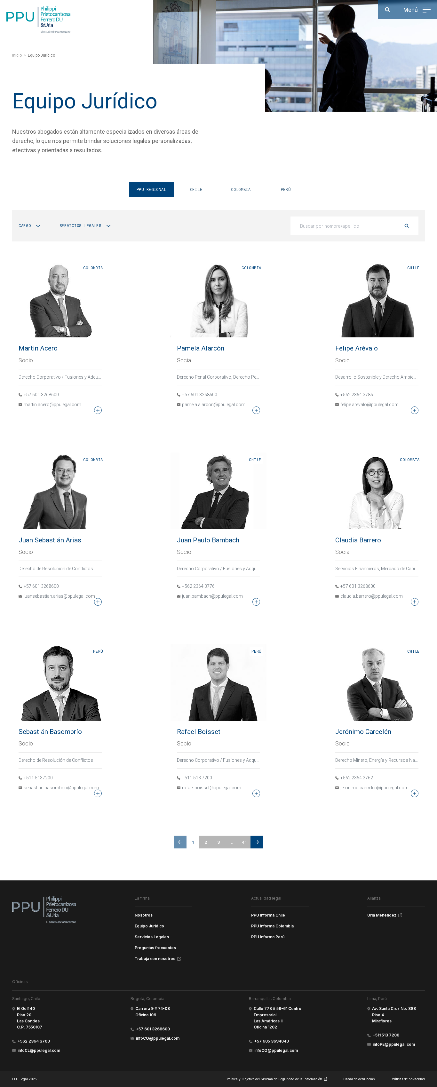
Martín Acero (38, 348)
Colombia (241, 189)
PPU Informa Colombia (272, 926)
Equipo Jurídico (149, 926)
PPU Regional (151, 189)
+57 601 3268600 (41, 394)
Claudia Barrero (358, 540)
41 (244, 842)
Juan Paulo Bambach (208, 540)
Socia (184, 360)
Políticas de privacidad (408, 1079)
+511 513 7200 (197, 777)
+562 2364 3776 (198, 586)
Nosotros (144, 915)
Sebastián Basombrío (50, 732)
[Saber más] (98, 410)
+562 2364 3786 (356, 394)
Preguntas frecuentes (155, 947)
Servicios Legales (152, 936)
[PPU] (38, 19)
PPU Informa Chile (268, 915)
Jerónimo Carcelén (363, 732)
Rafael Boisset (198, 732)
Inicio (17, 55)
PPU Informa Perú (267, 936)
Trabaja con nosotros (155, 958)
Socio (26, 360)
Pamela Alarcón (200, 348)
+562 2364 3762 (356, 777)
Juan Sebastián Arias (50, 540)
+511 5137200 (38, 777)
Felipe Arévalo (356, 348)
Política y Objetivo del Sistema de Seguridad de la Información (274, 1079)
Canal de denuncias (359, 1079)
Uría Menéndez (381, 915)
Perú (286, 189)
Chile (196, 189)
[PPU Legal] (44, 909)
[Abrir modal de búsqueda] (387, 9)
